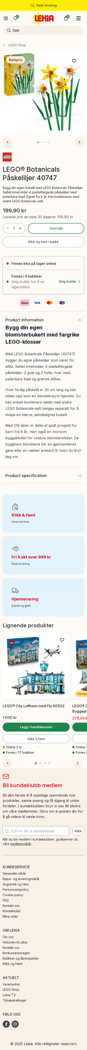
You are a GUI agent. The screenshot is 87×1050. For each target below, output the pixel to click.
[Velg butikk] (6, 18)
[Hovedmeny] (78, 18)
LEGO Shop (17, 45)
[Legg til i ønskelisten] (74, 61)
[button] (66, 18)
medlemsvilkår (20, 844)
